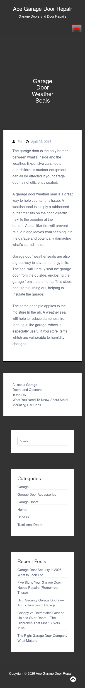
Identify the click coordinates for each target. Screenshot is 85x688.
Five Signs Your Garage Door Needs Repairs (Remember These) (39, 587)
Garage (23, 486)
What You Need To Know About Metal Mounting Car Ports (40, 402)
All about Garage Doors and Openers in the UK (27, 389)
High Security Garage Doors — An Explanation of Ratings (40, 603)
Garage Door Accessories (36, 494)
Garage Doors (28, 501)
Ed (19, 141)
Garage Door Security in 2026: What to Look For (39, 572)
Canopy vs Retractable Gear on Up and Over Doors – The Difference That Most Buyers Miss (40, 620)
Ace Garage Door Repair (42, 8)
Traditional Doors (29, 524)
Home (22, 509)
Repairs (23, 516)
